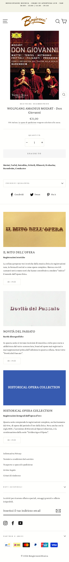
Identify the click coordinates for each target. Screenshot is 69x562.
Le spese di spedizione (27, 122)
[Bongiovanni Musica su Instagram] (5, 523)
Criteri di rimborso (12, 475)
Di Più (12, 440)
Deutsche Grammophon (34, 104)
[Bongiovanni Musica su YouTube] (20, 523)
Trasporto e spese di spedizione (18, 464)
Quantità (34, 135)
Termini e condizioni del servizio (18, 459)
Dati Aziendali (13, 487)
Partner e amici (13, 536)
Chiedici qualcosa (18, 183)
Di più (12, 282)
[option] (34, 4)
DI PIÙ (12, 361)
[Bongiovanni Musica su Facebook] (13, 523)
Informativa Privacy (12, 453)
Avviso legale (9, 470)
